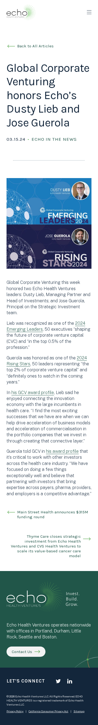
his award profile (62, 451)
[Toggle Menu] (89, 12)
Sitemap (79, 711)
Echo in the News (54, 139)
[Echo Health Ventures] (21, 12)
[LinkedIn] (69, 681)
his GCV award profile (32, 392)
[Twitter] (58, 681)
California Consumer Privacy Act (48, 711)
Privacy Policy (15, 711)
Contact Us (22, 651)
